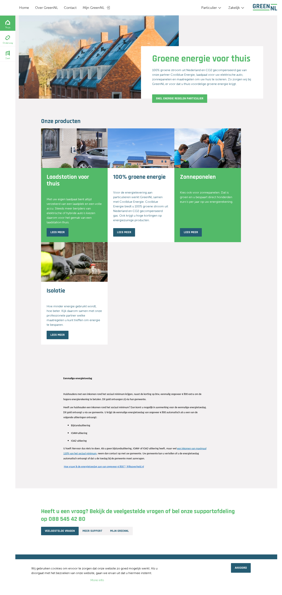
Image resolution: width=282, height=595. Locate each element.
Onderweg (8, 43)
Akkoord (241, 568)
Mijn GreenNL (93, 8)
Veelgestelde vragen (60, 531)
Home (24, 8)
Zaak (7, 58)
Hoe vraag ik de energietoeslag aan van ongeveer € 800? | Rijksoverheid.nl (104, 466)
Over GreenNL (46, 8)
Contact (70, 8)
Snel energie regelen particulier (179, 98)
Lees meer (57, 232)
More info (97, 580)
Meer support (92, 531)
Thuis (7, 27)
